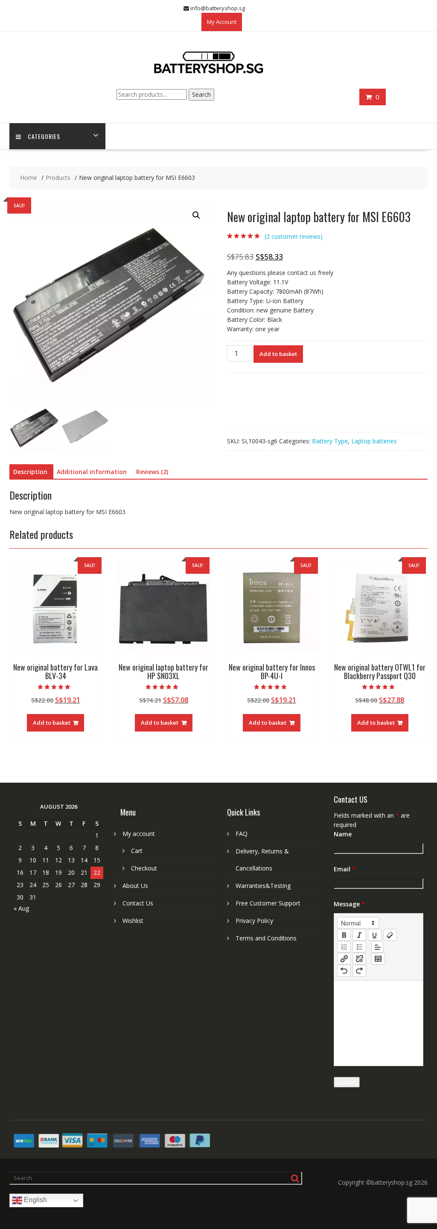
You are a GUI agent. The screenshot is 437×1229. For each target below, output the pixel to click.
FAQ (242, 834)
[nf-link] (344, 959)
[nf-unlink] (359, 959)
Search (201, 94)
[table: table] (378, 959)
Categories (44, 136)
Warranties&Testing (263, 886)
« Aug (21, 908)
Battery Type (330, 441)
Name (343, 834)
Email (344, 869)
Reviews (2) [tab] (152, 472)
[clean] (390, 935)
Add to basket (278, 354)
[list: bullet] (359, 947)
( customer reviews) (294, 236)
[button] (196, 215)
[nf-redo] (359, 971)
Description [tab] (30, 472)
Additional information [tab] (92, 472)
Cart (137, 851)
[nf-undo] (344, 971)
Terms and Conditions (266, 938)
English (34, 1200)
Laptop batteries (374, 441)
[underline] (375, 935)
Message (349, 904)
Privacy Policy (254, 921)
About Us (135, 886)
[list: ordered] (344, 947)
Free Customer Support (268, 903)
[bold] (344, 935)
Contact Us (137, 903)
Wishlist (132, 921)
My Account (221, 22)
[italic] (359, 935)
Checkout (144, 868)
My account (138, 834)
